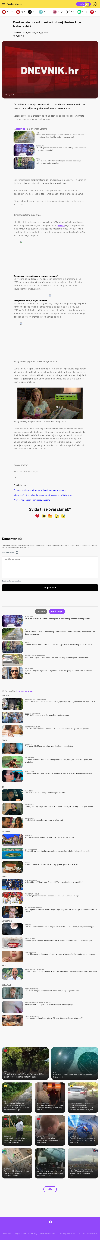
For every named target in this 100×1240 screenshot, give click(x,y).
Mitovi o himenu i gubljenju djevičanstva (32, 499)
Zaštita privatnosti (67, 1233)
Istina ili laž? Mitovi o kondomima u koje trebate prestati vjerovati (43, 495)
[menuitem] (95, 4)
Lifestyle (60, 12)
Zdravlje (84, 12)
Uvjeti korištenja (47, 1233)
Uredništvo (7, 1233)
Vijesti (23, 12)
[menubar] (95, 4)
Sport (34, 12)
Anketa (61, 225)
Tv (95, 12)
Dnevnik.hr (10, 12)
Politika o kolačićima (88, 1233)
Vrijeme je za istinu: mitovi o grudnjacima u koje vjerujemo (40, 490)
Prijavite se (50, 587)
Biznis (73, 12)
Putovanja (47, 12)
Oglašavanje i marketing (26, 1233)
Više (50, 1189)
